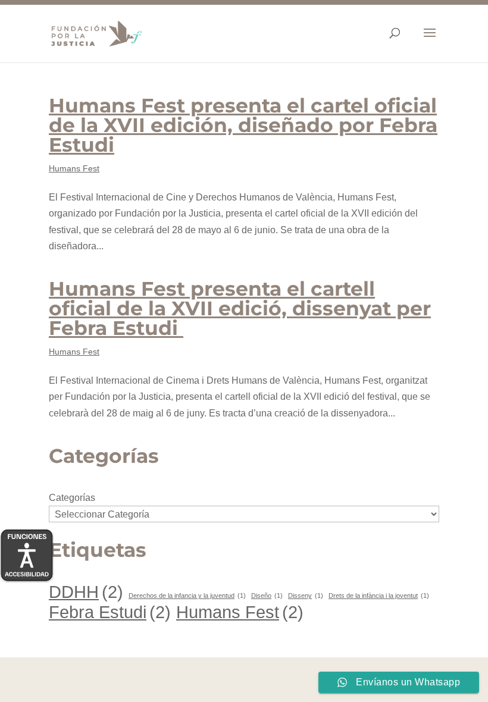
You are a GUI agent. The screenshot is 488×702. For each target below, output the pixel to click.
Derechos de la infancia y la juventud (187, 595)
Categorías (72, 498)
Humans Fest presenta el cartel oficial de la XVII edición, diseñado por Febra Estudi (243, 124)
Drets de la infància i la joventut (379, 595)
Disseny (305, 595)
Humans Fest (74, 168)
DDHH (86, 592)
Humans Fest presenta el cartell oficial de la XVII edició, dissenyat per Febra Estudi (240, 308)
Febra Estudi (110, 612)
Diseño (267, 595)
